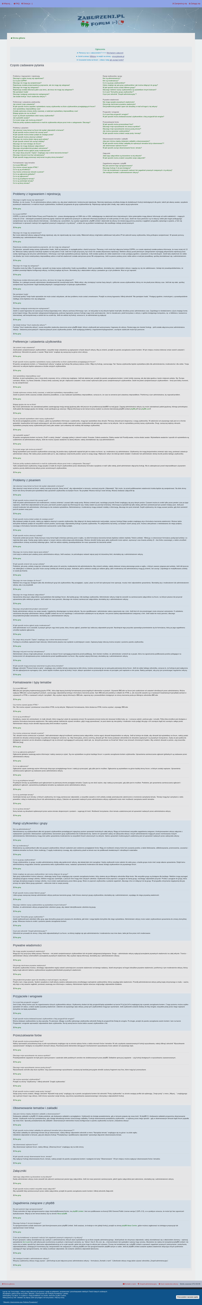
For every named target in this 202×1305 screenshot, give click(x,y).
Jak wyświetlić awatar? (21, 118)
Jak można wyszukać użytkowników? (116, 131)
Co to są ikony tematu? (21, 183)
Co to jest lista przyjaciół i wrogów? (115, 114)
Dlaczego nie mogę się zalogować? (26, 87)
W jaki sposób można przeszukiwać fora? (118, 124)
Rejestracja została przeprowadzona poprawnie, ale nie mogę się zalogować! (41, 85)
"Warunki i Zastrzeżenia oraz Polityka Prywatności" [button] (20, 1302)
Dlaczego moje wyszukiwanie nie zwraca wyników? (121, 126)
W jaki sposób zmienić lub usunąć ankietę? (29, 141)
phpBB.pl (133, 409)
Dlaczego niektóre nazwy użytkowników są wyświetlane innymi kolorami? (129, 90)
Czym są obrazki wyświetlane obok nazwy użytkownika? (33, 116)
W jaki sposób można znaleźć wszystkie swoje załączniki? (124, 158)
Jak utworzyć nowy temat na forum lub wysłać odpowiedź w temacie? (38, 130)
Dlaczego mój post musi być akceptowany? (29, 155)
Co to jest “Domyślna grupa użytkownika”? (118, 92)
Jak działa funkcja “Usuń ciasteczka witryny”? (29, 96)
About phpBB (62, 1214)
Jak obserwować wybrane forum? (115, 146)
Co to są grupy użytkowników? (114, 83)
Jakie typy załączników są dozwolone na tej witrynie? (122, 156)
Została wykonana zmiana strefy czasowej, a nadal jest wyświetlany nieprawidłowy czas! (45, 111)
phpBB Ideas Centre (129, 1225)
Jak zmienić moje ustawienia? (24, 104)
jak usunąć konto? (117, 60)
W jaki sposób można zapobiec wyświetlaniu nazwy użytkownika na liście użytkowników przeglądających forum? (54, 106)
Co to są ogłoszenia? (21, 176)
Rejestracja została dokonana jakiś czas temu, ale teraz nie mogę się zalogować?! (43, 90)
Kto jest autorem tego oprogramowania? (118, 166)
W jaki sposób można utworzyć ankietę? (28, 137)
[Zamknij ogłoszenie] (190, 48)
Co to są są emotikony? (21, 169)
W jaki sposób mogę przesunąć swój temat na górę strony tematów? (38, 157)
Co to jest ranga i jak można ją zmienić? (27, 120)
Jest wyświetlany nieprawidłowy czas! (26, 109)
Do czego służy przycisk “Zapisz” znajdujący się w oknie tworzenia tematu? (40, 153)
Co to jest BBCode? (20, 165)
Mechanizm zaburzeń (115, 53)
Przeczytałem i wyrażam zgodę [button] (187, 1297)
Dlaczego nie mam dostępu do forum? (27, 144)
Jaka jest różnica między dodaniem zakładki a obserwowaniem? (126, 141)
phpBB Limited (78, 1211)
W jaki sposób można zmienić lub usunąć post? (30, 132)
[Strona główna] (101, 20)
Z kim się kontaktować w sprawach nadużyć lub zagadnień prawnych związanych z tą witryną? (137, 170)
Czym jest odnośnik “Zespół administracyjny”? (120, 94)
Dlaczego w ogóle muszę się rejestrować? (28, 78)
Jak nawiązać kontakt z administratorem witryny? (121, 172)
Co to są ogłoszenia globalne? (24, 174)
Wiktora (93, 56)
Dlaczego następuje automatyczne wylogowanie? (31, 94)
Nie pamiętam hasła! (20, 92)
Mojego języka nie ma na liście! (24, 113)
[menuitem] (17, 3)
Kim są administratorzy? (112, 78)
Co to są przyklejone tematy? (23, 179)
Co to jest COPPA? (20, 81)
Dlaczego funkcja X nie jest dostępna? (117, 168)
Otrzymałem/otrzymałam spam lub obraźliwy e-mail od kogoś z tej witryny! (130, 106)
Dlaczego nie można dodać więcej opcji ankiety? (31, 139)
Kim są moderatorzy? (111, 81)
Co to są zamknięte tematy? (23, 181)
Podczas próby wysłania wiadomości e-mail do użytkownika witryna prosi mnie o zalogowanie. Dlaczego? (51, 122)
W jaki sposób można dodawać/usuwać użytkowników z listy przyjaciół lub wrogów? (133, 116)
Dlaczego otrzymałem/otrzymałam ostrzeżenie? (30, 148)
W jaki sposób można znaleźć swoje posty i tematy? (122, 133)
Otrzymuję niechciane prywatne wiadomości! (119, 104)
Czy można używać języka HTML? (25, 167)
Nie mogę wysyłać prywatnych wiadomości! (119, 102)
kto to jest (26, 1242)
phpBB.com (145, 409)
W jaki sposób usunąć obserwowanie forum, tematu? (122, 148)
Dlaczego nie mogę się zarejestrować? (27, 83)
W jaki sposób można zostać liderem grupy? (119, 87)
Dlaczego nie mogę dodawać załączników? (29, 146)
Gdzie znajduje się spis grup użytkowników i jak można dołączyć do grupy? (130, 85)
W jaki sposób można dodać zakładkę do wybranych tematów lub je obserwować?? (133, 143)
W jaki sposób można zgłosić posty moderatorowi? (31, 150)
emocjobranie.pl (118, 56)
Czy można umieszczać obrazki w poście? (28, 172)
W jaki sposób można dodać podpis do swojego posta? (33, 135)
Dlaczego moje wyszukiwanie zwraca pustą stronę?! (122, 129)
